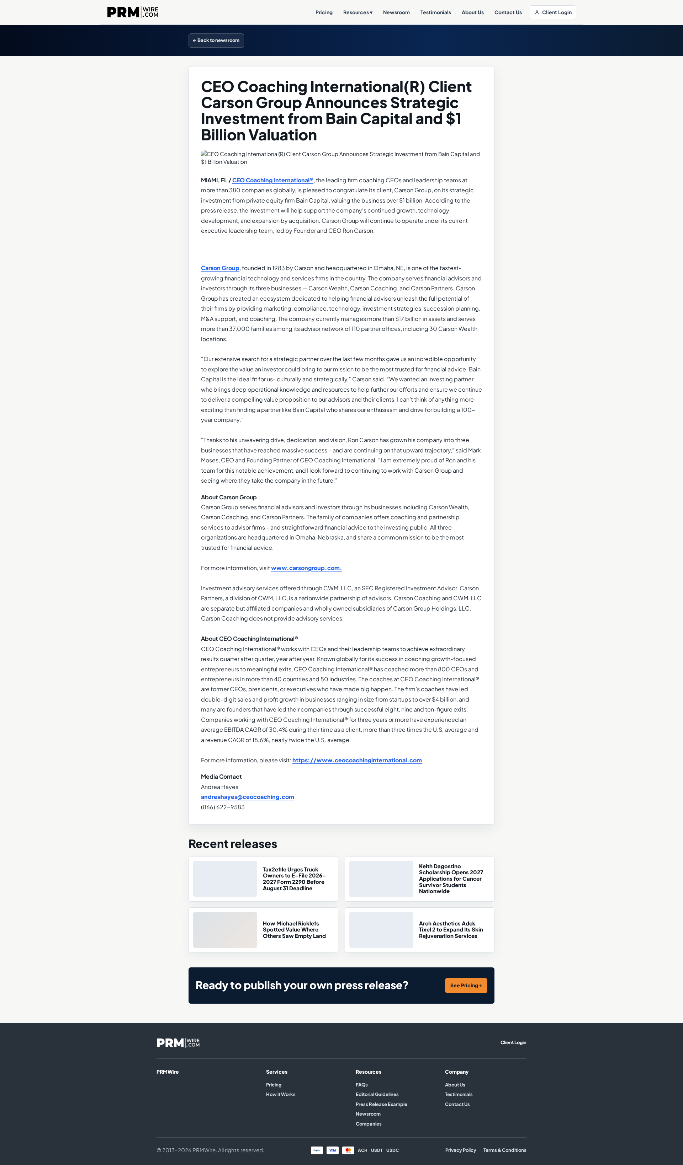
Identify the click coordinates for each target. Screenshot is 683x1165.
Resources (357, 12)
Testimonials (435, 12)
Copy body (477, 40)
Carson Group (220, 268)
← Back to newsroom (216, 40)
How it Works (281, 1094)
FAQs (362, 1085)
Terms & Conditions (504, 1150)
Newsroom (396, 12)
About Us (473, 12)
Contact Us (508, 12)
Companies (369, 1124)
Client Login (557, 12)
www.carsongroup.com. (306, 567)
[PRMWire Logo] (133, 12)
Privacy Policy (460, 1150)
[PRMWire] (178, 1043)
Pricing (324, 12)
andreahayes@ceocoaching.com (247, 796)
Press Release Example (381, 1104)
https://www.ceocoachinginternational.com (357, 760)
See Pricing (466, 985)
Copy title (442, 40)
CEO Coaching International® (272, 180)
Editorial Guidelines (377, 1094)
